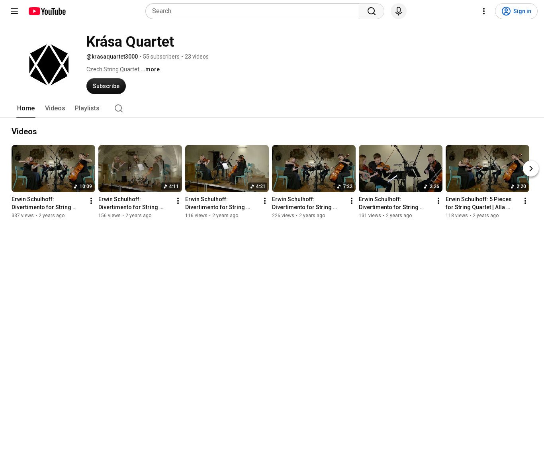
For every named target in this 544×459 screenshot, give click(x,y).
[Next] (531, 169)
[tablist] (272, 108)
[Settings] (484, 11)
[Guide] (14, 11)
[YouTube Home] (46, 11)
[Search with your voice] (399, 11)
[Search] (371, 11)
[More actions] (91, 201)
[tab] (25, 108)
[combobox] (254, 11)
